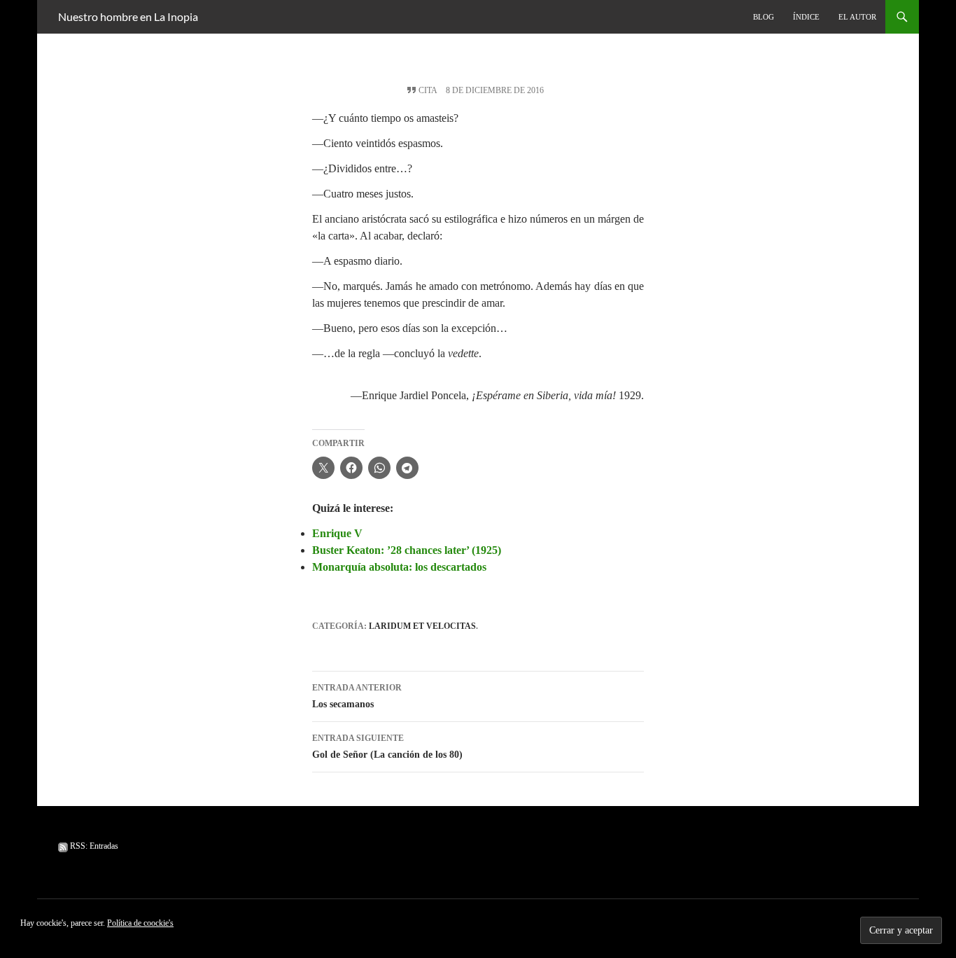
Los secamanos (357, 696)
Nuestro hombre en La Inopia (128, 16)
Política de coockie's (140, 923)
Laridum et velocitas (422, 626)
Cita (428, 90)
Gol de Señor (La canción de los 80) (387, 746)
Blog (763, 17)
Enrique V (337, 533)
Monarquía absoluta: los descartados (399, 567)
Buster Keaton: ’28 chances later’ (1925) (406, 550)
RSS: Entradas (93, 846)
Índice (806, 17)
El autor (857, 17)
